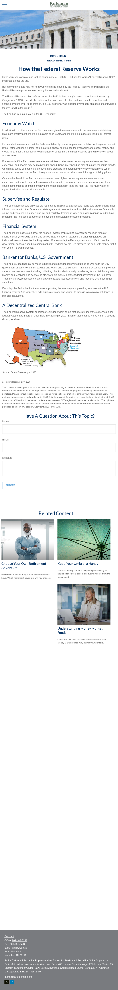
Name (5, 421)
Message (7, 457)
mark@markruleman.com (18, 977)
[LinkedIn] (12, 982)
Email (5, 439)
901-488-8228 (19, 940)
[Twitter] (6, 982)
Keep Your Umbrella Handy (77, 563)
